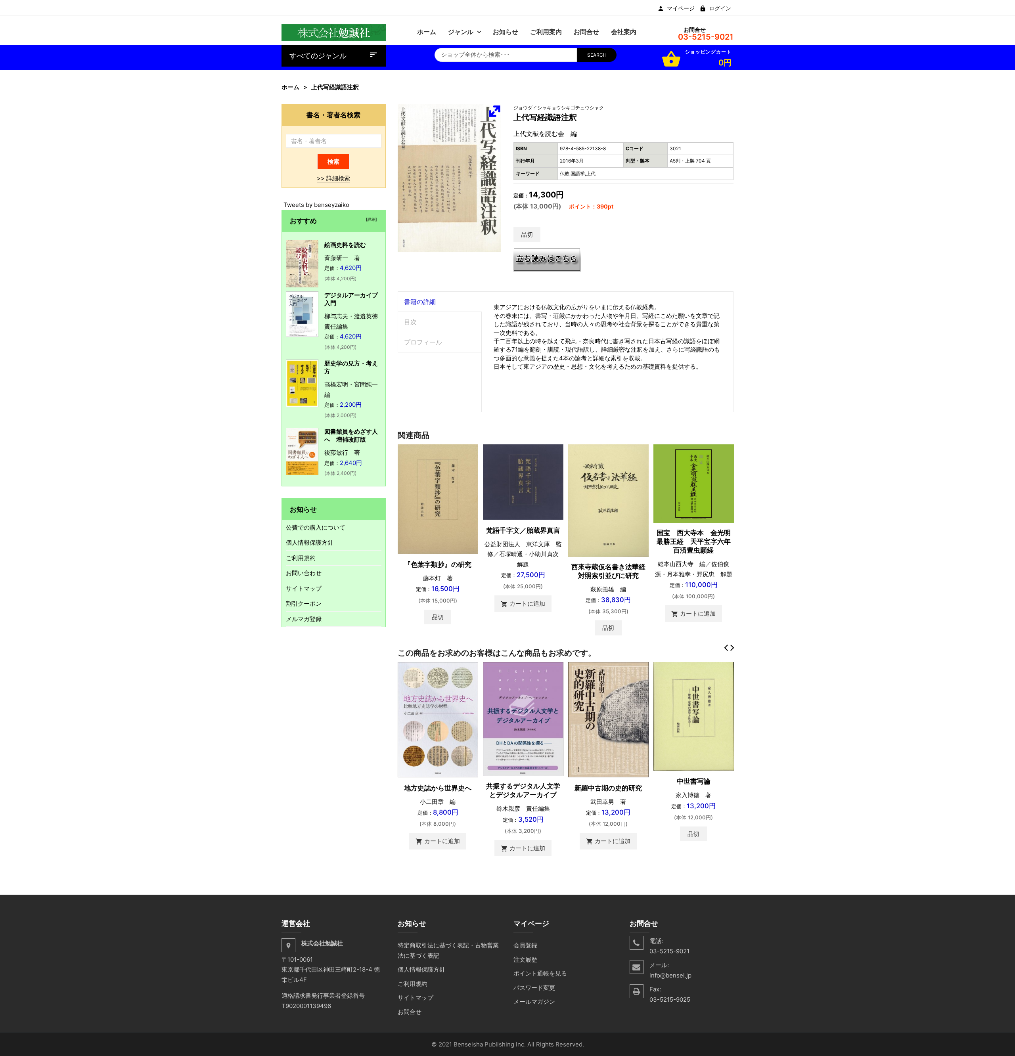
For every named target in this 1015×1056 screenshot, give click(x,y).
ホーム (290, 87)
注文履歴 (525, 959)
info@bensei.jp (670, 975)
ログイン (720, 8)
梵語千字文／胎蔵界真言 (523, 530)
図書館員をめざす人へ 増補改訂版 (351, 435)
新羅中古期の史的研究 (608, 788)
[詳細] (370, 219)
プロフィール (423, 342)
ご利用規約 (301, 558)
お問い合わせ (304, 573)
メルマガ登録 (304, 619)
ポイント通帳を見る (540, 973)
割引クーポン (304, 603)
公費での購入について (315, 527)
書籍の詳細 (420, 302)
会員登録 (525, 945)
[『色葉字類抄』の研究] (438, 498)
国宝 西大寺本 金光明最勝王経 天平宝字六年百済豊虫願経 (694, 541)
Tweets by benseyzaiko (316, 205)
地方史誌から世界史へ (437, 788)
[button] (494, 111)
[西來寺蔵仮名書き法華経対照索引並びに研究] (608, 500)
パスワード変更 (534, 987)
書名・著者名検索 (333, 115)
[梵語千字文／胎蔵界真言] (523, 481)
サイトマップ (304, 588)
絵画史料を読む (345, 245)
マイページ (681, 8)
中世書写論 (693, 781)
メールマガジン (534, 1001)
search (597, 55)
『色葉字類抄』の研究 (437, 564)
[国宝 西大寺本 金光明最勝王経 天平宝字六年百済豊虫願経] (693, 483)
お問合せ (409, 1012)
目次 (410, 322)
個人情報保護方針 (309, 542)
